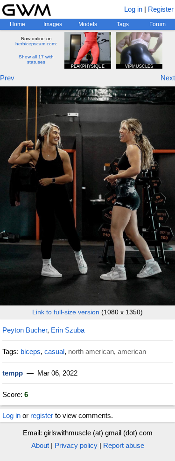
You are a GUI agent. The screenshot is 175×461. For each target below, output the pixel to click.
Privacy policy (76, 445)
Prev (7, 78)
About (40, 445)
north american (91, 351)
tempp (12, 373)
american (132, 351)
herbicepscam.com (35, 43)
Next (168, 78)
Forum (157, 24)
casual (54, 351)
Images (52, 24)
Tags (123, 24)
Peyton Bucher (24, 330)
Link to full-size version (65, 312)
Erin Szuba (67, 330)
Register (161, 9)
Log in (133, 9)
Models (87, 24)
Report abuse (123, 445)
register (41, 415)
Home (17, 24)
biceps (31, 351)
